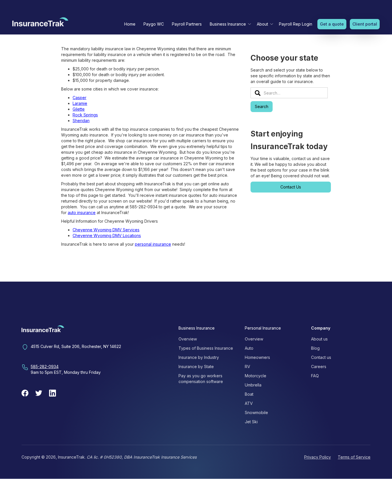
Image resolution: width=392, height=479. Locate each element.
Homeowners (257, 357)
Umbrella (253, 384)
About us (319, 338)
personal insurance (153, 244)
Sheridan (81, 120)
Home (129, 24)
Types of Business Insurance (205, 348)
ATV (249, 403)
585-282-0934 (45, 366)
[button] (229, 24)
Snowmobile (256, 412)
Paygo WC (153, 24)
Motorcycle (255, 375)
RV (247, 366)
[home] (40, 23)
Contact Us (290, 186)
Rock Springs (85, 114)
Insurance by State (196, 366)
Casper (79, 97)
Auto (249, 348)
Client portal (364, 24)
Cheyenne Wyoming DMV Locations (107, 235)
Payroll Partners (187, 24)
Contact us (321, 357)
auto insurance (82, 212)
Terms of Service (354, 457)
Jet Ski (251, 421)
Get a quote (332, 24)
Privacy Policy (317, 457)
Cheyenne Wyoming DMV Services (106, 229)
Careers (318, 366)
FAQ (315, 375)
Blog (315, 348)
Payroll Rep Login (295, 24)
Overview (187, 338)
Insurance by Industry (198, 357)
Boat (249, 394)
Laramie (80, 103)
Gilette (79, 109)
